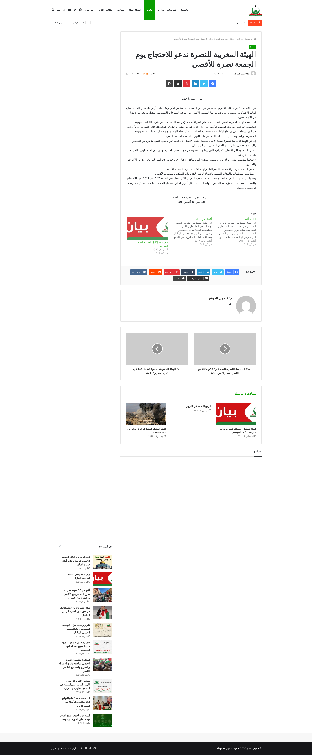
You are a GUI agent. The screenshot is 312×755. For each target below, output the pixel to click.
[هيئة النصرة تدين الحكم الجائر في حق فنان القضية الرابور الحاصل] (102, 612)
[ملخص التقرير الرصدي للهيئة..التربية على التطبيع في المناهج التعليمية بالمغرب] (102, 686)
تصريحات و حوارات (166, 9)
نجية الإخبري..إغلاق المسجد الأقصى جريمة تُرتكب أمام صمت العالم (76, 560)
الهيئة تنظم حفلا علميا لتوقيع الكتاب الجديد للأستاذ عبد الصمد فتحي (76, 701)
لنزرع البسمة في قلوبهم (198, 406)
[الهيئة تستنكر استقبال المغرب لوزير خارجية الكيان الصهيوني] (236, 414)
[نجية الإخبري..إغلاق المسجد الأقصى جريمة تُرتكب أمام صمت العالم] (102, 562)
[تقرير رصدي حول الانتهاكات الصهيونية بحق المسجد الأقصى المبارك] (102, 630)
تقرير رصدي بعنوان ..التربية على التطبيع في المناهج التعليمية (76, 646)
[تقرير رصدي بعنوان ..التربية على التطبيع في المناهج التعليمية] (102, 647)
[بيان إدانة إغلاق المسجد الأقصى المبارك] (147, 228)
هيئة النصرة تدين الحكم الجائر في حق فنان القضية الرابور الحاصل (75, 611)
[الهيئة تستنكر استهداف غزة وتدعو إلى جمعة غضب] (146, 414)
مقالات (120, 9)
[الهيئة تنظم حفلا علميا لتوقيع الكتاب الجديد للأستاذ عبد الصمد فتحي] (102, 703)
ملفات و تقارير (105, 9)
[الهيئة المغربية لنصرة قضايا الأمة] (255, 10)
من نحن (89, 9)
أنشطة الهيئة (135, 9)
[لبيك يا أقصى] (234, 231)
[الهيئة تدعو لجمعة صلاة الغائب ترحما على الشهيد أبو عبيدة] (102, 720)
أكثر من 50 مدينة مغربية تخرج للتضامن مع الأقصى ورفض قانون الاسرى (211, 22)
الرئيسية (185, 9)
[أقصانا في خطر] (190, 231)
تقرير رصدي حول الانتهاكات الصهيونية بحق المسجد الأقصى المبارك (76, 628)
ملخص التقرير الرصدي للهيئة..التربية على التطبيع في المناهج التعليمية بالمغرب (75, 684)
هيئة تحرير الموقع (242, 73)
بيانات (149, 9)
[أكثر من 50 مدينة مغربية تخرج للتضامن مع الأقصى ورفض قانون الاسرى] (102, 595)
